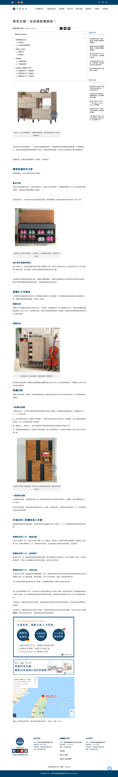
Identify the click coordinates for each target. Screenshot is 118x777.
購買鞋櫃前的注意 (21, 40)
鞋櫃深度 (21, 52)
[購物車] (102, 2)
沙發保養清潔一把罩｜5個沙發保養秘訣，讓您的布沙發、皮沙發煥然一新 (97, 117)
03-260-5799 (67, 747)
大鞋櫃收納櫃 (22, 61)
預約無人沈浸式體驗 (65, 759)
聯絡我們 (88, 9)
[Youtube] (19, 2)
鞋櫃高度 (21, 54)
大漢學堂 (96, 9)
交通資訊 (62, 751)
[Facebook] (12, 2)
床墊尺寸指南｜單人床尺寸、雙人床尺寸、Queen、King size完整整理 (97, 103)
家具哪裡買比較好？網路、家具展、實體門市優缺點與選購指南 (97, 40)
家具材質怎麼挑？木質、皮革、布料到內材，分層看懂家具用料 (97, 55)
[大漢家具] (20, 9)
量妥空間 (21, 42)
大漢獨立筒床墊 (51, 9)
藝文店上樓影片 (64, 755)
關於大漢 (70, 9)
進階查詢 (105, 9)
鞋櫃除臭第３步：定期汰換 (26, 76)
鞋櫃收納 (18, 58)
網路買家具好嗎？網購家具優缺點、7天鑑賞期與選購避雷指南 (97, 48)
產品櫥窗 (61, 9)
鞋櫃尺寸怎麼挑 (20, 49)
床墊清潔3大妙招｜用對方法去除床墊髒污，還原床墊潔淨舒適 (97, 110)
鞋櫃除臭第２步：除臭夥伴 (26, 73)
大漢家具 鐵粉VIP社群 (20, 755)
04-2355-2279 (94, 749)
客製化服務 (79, 9)
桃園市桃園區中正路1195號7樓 (72, 742)
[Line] (22, 2)
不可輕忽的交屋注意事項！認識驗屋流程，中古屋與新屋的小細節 (97, 95)
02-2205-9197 (42, 749)
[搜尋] (106, 2)
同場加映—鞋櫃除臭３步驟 (23, 68)
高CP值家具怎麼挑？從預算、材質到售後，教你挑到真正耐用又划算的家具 (97, 63)
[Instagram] (15, 2)
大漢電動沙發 (39, 9)
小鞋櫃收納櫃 (22, 64)
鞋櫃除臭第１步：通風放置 (26, 70)
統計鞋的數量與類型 (24, 45)
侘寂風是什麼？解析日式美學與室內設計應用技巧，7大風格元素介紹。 (97, 88)
